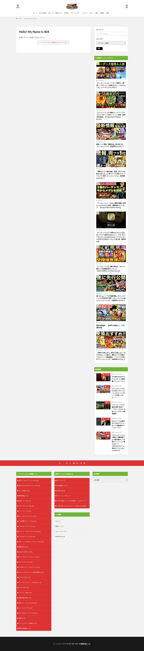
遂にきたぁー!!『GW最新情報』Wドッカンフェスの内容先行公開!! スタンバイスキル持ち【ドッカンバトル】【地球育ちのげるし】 (111, 298)
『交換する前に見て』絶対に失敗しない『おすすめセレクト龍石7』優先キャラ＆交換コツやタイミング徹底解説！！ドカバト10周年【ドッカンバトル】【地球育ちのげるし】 (111, 356)
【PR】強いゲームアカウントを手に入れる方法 (71, 506)
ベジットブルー (75, 13)
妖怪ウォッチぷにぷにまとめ (28, 603)
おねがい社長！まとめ (25, 552)
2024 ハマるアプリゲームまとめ (29, 480)
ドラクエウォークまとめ (26, 506)
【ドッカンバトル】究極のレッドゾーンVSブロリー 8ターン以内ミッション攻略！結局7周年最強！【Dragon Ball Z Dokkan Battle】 (110, 116)
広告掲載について (62, 485)
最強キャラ (58, 13)
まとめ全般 (42, 13)
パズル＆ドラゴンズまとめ (27, 526)
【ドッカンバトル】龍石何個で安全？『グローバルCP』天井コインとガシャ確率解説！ (118, 409)
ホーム (35, 13)
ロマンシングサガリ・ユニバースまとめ (31, 541)
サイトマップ (61, 480)
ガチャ (91, 13)
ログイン (58, 521)
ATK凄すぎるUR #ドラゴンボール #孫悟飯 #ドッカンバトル (118, 379)
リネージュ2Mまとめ (25, 592)
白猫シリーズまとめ (25, 501)
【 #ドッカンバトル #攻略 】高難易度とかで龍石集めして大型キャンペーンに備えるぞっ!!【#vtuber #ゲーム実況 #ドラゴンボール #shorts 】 (118, 442)
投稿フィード (59, 526)
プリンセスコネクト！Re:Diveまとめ (30, 582)
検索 (99, 48)
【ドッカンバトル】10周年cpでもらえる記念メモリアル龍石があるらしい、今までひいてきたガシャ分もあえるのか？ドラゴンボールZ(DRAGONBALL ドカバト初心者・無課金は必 (111, 237)
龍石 (96, 13)
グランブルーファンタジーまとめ (29, 557)
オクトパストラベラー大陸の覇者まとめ (31, 572)
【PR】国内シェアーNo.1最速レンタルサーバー (71, 501)
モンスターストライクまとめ (28, 516)
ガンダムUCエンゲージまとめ (28, 613)
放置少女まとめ (23, 547)
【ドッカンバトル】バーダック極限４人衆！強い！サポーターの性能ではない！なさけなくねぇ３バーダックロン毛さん (111, 85)
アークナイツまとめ (25, 511)
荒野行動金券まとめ (25, 598)
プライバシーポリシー (64, 496)
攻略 (107, 13)
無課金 (102, 13)
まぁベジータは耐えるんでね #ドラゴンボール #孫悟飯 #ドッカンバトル (118, 424)
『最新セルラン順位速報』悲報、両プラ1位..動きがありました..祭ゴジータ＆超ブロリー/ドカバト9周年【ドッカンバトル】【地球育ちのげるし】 (111, 175)
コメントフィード (60, 531)
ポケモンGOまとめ (25, 577)
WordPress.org (60, 536)
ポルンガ (50, 13)
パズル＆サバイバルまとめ (27, 536)
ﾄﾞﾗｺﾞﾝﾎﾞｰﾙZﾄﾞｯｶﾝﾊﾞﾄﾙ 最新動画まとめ (77, 644)
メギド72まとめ (24, 587)
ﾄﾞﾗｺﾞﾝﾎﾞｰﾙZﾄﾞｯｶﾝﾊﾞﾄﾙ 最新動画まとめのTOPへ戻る (53, 42)
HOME (19, 18)
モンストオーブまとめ (25, 608)
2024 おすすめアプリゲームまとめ (29, 485)
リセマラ (84, 13)
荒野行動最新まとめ (25, 628)
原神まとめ (22, 618)
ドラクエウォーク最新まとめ (28, 623)
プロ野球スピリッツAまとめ (27, 521)
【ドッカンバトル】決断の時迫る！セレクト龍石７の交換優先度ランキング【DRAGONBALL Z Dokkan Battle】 (111, 269)
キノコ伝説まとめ (24, 490)
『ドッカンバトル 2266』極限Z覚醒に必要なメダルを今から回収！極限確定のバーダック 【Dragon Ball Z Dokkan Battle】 (111, 205)
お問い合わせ (61, 490)
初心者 (66, 13)
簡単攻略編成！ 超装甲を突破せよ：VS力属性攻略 (110, 326)
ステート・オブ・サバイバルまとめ (30, 531)
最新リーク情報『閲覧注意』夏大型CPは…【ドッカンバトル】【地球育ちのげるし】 (110, 145)
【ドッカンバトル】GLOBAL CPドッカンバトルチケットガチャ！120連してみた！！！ (119, 393)
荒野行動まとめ (23, 496)
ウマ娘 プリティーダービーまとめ (29, 567)
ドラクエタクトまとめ (25, 562)
